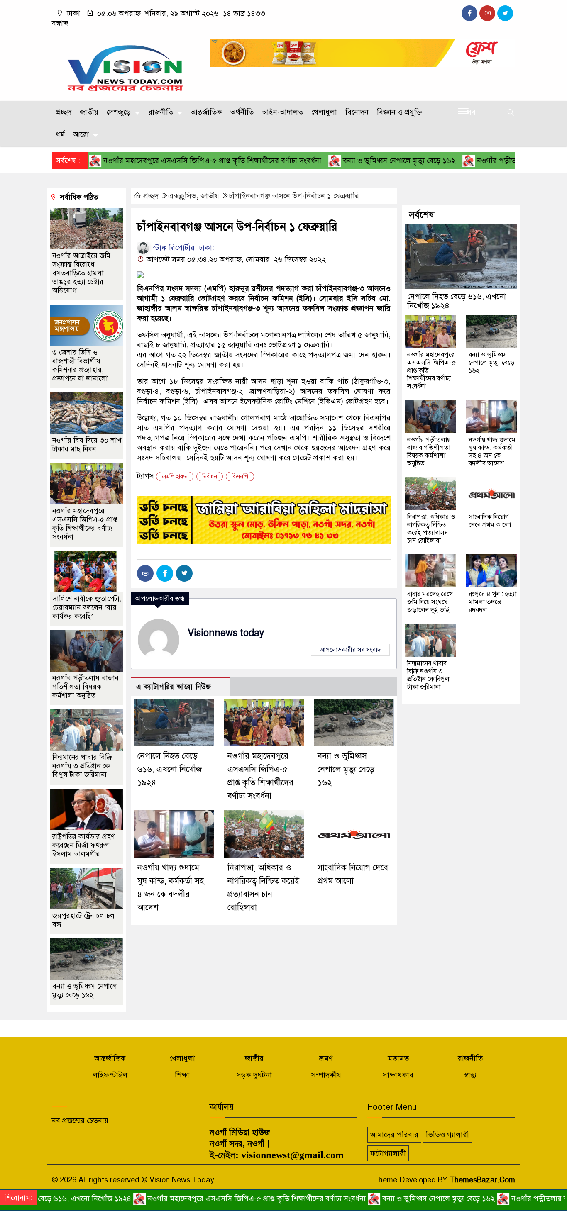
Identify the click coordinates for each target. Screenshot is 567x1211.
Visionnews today (226, 633)
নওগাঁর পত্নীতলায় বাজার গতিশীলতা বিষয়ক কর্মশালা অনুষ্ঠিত (85, 687)
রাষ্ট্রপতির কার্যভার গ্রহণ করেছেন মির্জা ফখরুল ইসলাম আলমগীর (83, 845)
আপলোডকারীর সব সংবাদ (350, 649)
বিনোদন (357, 112)
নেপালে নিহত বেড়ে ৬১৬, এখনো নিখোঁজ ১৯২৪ (169, 769)
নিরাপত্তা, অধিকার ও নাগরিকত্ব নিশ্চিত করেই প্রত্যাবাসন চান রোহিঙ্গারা (431, 529)
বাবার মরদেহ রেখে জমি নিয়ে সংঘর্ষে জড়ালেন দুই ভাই (430, 602)
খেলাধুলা (324, 112)
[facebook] (469, 13)
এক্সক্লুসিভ (182, 195)
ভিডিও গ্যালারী (447, 1134)
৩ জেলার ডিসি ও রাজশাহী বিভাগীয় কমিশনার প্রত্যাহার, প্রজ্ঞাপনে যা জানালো (80, 365)
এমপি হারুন (175, 476)
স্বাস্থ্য (470, 1074)
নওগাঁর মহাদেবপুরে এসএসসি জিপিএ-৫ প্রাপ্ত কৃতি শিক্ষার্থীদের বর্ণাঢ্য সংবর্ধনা (176, 160)
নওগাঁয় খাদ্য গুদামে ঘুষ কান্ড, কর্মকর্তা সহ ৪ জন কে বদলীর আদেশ (492, 452)
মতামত (398, 1058)
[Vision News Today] (126, 65)
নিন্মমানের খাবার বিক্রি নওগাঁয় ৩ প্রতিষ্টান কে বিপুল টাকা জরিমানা (82, 766)
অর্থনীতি (242, 112)
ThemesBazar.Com (482, 1179)
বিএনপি (240, 476)
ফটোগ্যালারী (388, 1153)
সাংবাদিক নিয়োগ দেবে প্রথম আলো (490, 521)
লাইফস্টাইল (110, 1074)
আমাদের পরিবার (394, 1134)
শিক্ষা (182, 1074)
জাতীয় (89, 112)
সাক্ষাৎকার (398, 1074)
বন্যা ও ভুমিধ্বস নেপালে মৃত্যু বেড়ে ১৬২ (363, 160)
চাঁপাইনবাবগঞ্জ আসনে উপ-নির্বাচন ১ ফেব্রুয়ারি (294, 195)
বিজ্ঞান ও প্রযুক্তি (400, 112)
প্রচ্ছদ (63, 112)
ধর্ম (60, 134)
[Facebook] (164, 573)
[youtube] (487, 13)
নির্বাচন (209, 476)
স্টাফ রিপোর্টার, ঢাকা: (182, 247)
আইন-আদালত (282, 112)
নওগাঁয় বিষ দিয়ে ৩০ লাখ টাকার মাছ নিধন (86, 444)
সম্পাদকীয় (326, 1074)
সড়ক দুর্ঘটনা (254, 1074)
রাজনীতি (160, 112)
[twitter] (505, 13)
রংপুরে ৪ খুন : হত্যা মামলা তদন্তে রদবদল (492, 602)
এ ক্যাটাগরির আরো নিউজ (173, 686)
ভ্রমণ (326, 1058)
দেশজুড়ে (119, 112)
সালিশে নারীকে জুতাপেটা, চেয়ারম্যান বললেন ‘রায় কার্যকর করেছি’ (87, 608)
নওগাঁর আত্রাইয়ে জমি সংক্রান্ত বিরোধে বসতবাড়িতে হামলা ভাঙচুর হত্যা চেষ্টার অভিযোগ (81, 273)
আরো (81, 134)
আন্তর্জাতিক (206, 112)
